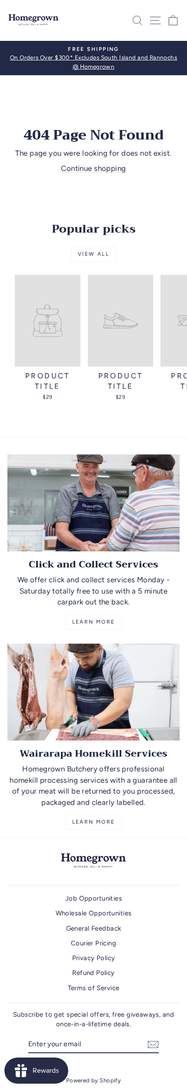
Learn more (93, 822)
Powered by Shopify (93, 1080)
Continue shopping (93, 168)
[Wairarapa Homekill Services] (93, 692)
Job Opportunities (93, 898)
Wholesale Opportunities (94, 913)
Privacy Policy (93, 958)
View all (93, 254)
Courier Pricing (93, 943)
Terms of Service (94, 988)
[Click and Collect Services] (93, 502)
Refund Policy (93, 973)
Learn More (93, 622)
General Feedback (93, 928)
